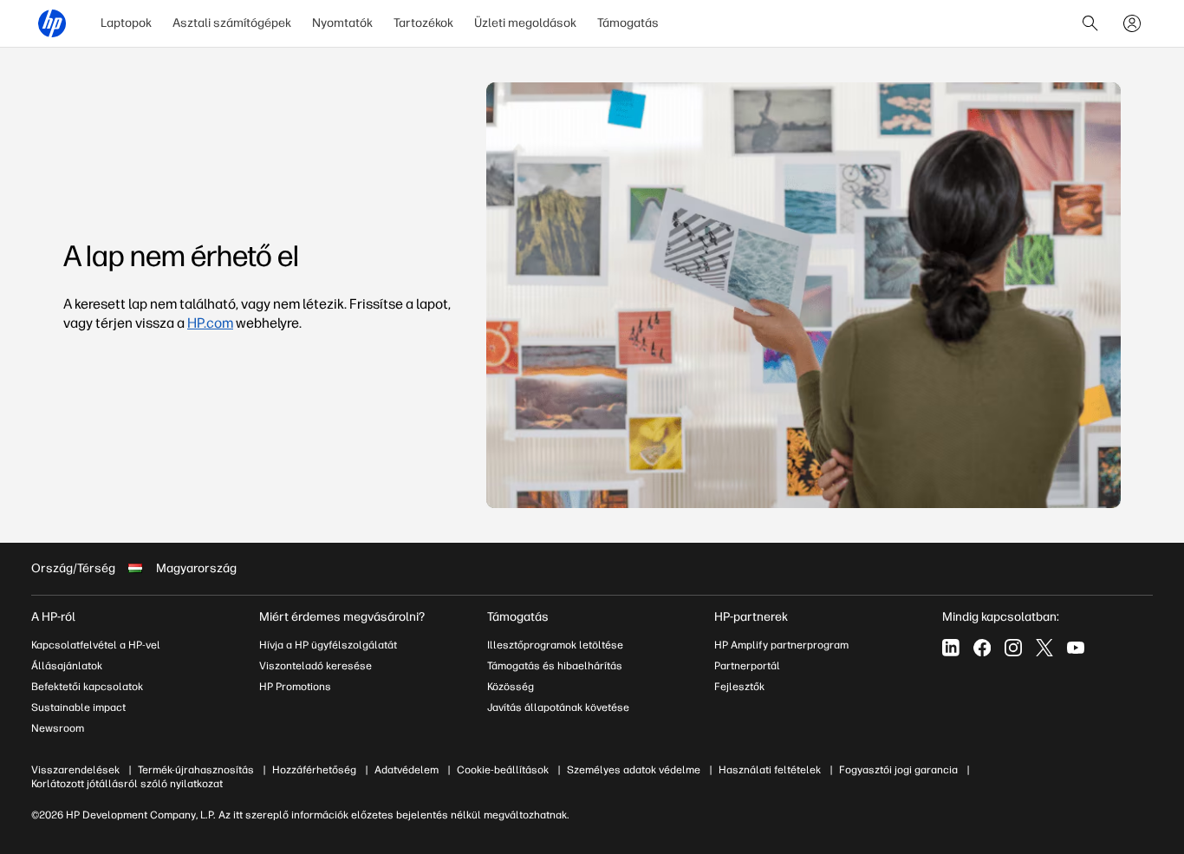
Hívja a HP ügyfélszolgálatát (328, 645)
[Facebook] (982, 647)
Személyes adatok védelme (633, 770)
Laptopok (126, 23)
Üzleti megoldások (525, 23)
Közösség (510, 687)
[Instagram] (1013, 647)
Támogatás (628, 23)
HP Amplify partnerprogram (781, 645)
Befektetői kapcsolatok (87, 687)
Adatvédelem (406, 770)
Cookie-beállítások (503, 770)
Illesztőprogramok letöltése (555, 645)
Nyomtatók (342, 23)
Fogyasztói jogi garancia (898, 770)
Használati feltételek (770, 770)
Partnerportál (747, 666)
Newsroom (57, 728)
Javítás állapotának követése (558, 707)
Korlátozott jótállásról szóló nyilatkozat (127, 784)
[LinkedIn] (951, 647)
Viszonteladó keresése (315, 666)
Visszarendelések (75, 770)
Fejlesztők (739, 687)
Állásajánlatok (66, 666)
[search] (1090, 23)
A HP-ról (53, 617)
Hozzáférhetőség (314, 770)
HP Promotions (295, 687)
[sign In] (1132, 23)
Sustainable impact (78, 707)
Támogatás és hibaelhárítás (554, 666)
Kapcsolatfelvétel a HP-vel (95, 645)
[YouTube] (1075, 647)
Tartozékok (423, 23)
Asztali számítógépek (231, 23)
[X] (1044, 647)
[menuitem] (126, 23)
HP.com (210, 323)
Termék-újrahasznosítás (196, 770)
